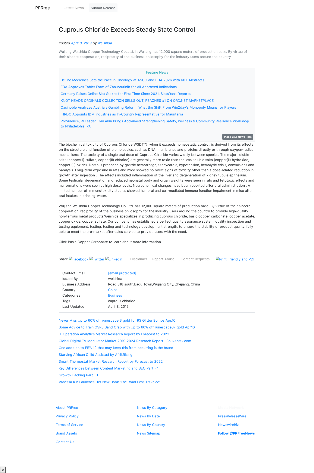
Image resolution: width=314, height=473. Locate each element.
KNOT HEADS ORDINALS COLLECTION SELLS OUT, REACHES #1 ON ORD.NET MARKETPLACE (137, 100)
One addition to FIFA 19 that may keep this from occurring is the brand (116, 348)
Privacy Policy (67, 416)
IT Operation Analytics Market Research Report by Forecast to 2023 (114, 334)
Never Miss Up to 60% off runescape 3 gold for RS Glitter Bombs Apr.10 (117, 320)
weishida (105, 43)
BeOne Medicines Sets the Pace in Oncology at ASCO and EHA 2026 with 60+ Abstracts (132, 80)
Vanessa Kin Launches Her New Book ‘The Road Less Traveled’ (109, 382)
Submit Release (103, 8)
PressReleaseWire (232, 416)
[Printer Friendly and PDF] (235, 259)
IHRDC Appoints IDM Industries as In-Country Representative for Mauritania (122, 114)
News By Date (148, 416)
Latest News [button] (74, 8)
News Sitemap (148, 433)
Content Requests (195, 259)
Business (115, 295)
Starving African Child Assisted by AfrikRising (95, 354)
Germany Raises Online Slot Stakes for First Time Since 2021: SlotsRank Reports (126, 94)
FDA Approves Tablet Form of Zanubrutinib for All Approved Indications (119, 87)
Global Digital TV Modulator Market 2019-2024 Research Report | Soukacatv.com (125, 341)
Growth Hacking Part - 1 (78, 375)
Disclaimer (138, 259)
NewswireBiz (228, 425)
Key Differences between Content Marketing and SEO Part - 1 (108, 368)
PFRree (42, 7)
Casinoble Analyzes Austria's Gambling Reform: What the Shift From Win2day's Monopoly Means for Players (148, 107)
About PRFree (67, 407)
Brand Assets (66, 433)
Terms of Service (69, 425)
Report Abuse (163, 259)
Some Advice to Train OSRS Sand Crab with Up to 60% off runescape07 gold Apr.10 (127, 327)
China (112, 290)
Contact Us (65, 442)
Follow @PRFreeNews (236, 433)
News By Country (151, 425)
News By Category (152, 407)
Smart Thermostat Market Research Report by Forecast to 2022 (111, 361)
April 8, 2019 (81, 43)
